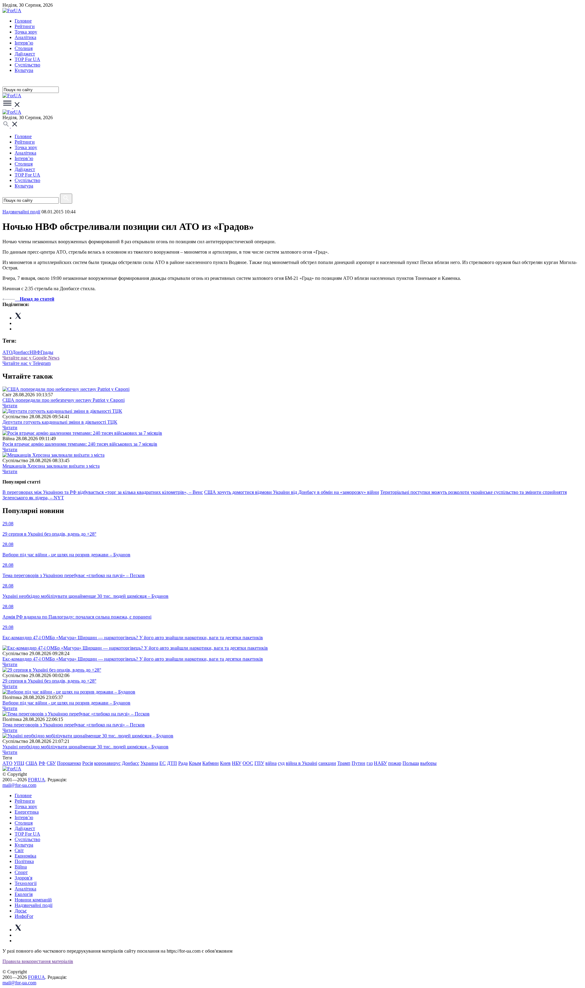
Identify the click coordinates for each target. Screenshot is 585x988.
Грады (47, 352)
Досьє (21, 910)
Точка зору (26, 31)
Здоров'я (23, 877)
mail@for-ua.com (19, 785)
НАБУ (380, 763)
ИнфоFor (24, 916)
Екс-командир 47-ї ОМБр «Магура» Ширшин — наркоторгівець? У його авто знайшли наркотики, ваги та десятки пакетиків (132, 659)
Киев (225, 763)
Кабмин (210, 763)
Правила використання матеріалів (37, 961)
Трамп (343, 763)
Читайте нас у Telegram (26, 363)
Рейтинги (25, 26)
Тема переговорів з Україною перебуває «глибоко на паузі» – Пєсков (73, 724)
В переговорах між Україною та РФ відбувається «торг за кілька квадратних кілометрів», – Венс (102, 492)
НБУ (236, 763)
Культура (24, 70)
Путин (358, 763)
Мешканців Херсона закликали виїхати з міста (51, 466)
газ (370, 763)
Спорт (21, 872)
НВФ (35, 352)
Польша (410, 763)
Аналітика (25, 37)
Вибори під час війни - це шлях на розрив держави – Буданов (66, 702)
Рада (183, 763)
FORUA (36, 779)
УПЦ (19, 763)
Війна (21, 866)
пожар (394, 763)
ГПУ (259, 763)
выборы (428, 763)
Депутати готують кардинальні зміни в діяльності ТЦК (59, 422)
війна (271, 763)
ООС (248, 763)
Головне (23, 20)
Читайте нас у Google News (30, 357)
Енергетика (27, 812)
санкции (327, 763)
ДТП (172, 763)
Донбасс (21, 352)
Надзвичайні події (21, 211)
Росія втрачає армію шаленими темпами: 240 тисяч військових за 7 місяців (79, 444)
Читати (9, 405)
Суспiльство (27, 64)
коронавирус (107, 763)
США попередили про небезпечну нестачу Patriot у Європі (63, 400)
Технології (26, 883)
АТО (7, 352)
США (31, 763)
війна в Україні (301, 763)
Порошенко (69, 763)
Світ (19, 850)
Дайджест (25, 53)
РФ (42, 763)
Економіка (25, 855)
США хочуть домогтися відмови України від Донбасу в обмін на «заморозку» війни (291, 492)
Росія (87, 763)
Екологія (24, 894)
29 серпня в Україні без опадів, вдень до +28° (49, 680)
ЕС (162, 763)
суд (281, 763)
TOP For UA (27, 59)
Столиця (24, 48)
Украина (149, 763)
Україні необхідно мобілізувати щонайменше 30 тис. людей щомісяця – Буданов (85, 746)
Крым (195, 763)
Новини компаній (33, 899)
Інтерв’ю (24, 42)
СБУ (51, 763)
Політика (24, 861)
